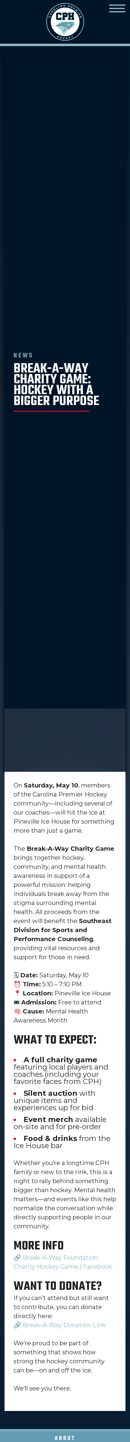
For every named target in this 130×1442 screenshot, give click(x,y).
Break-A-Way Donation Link (64, 1325)
